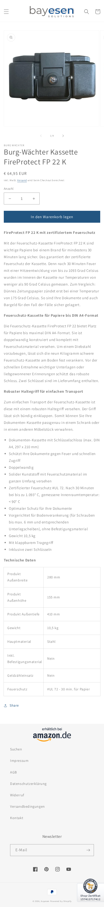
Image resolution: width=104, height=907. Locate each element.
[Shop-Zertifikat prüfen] (90, 904)
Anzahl (8, 188)
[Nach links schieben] (40, 135)
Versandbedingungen (27, 806)
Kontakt (16, 818)
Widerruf (17, 795)
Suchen (16, 749)
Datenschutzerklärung (28, 783)
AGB (13, 772)
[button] (6, 11)
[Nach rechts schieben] (63, 135)
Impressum (19, 760)
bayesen (45, 901)
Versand (22, 180)
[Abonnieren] (88, 850)
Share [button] (14, 705)
